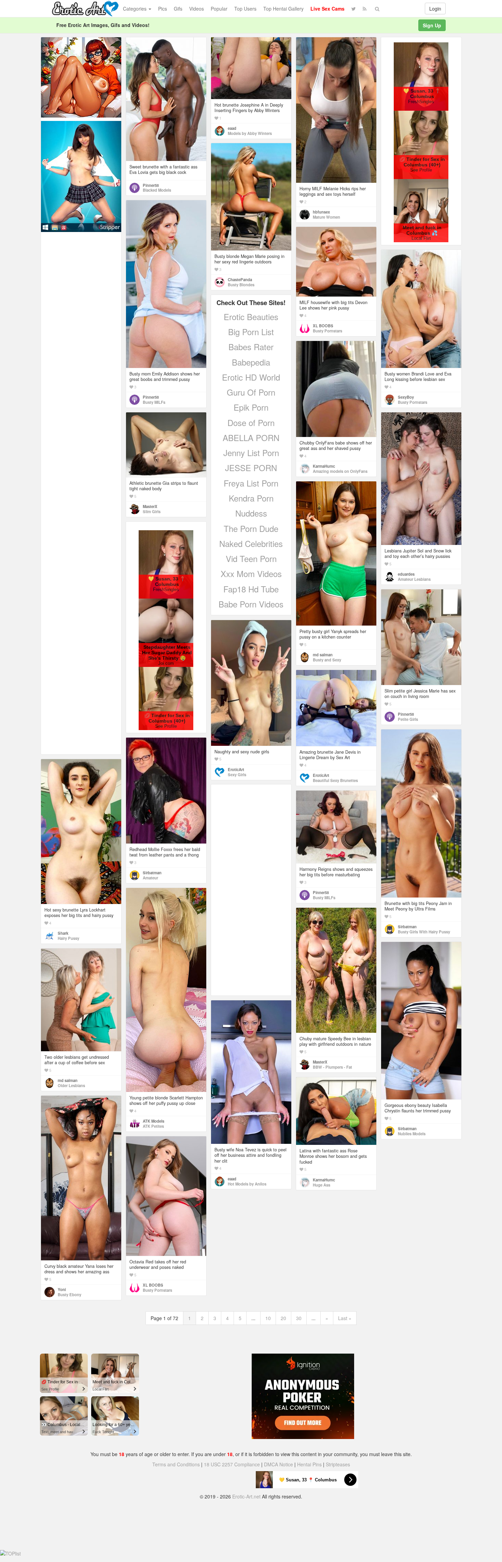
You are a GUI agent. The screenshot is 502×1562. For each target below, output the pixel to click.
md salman (323, 654)
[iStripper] (81, 175)
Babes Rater (251, 347)
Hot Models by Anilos (247, 1184)
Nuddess (251, 513)
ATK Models (153, 1121)
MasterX (150, 506)
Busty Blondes (241, 284)
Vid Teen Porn (251, 558)
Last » (344, 1318)
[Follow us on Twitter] (353, 8)
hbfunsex (321, 212)
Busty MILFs (154, 402)
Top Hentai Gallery (283, 8)
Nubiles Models (412, 1133)
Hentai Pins (309, 1464)
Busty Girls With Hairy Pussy (424, 931)
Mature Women (326, 217)
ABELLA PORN (251, 437)
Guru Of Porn (251, 392)
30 (299, 1318)
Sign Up (432, 25)
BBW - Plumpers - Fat (332, 1067)
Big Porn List (251, 332)
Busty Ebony (69, 1294)
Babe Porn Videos (251, 604)
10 (268, 1318)
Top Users (245, 8)
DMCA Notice (278, 1464)
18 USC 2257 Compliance (232, 1464)
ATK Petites (153, 1126)
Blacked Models (157, 190)
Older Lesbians (71, 1085)
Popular (219, 8)
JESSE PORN (251, 468)
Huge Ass (321, 1185)
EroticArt (236, 769)
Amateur (150, 877)
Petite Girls (408, 719)
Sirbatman (407, 926)
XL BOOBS (323, 325)
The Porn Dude (251, 528)
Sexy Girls (237, 774)
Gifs (178, 8)
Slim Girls (152, 511)
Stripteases (338, 1464)
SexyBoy (406, 397)
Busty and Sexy (327, 659)
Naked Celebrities (251, 543)
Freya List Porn (251, 483)
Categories (135, 8)
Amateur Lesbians (414, 579)
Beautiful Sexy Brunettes (335, 780)
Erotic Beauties (251, 317)
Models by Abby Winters (250, 133)
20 (283, 1318)
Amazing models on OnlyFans (340, 471)
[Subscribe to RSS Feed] (364, 8)
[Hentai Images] (81, 76)
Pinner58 (151, 185)
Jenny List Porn (251, 452)
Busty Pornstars (327, 330)
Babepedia (251, 362)
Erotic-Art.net (246, 1496)
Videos (196, 8)
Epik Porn (251, 407)
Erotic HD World (251, 377)
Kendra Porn (251, 498)
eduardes (406, 574)
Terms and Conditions (176, 1464)
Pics (162, 8)
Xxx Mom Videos (251, 573)
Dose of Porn (251, 422)
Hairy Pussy (68, 938)
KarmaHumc (324, 466)
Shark (63, 933)
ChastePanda (240, 279)
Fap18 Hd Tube (251, 589)
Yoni (62, 1289)
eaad (232, 128)
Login (435, 8)
